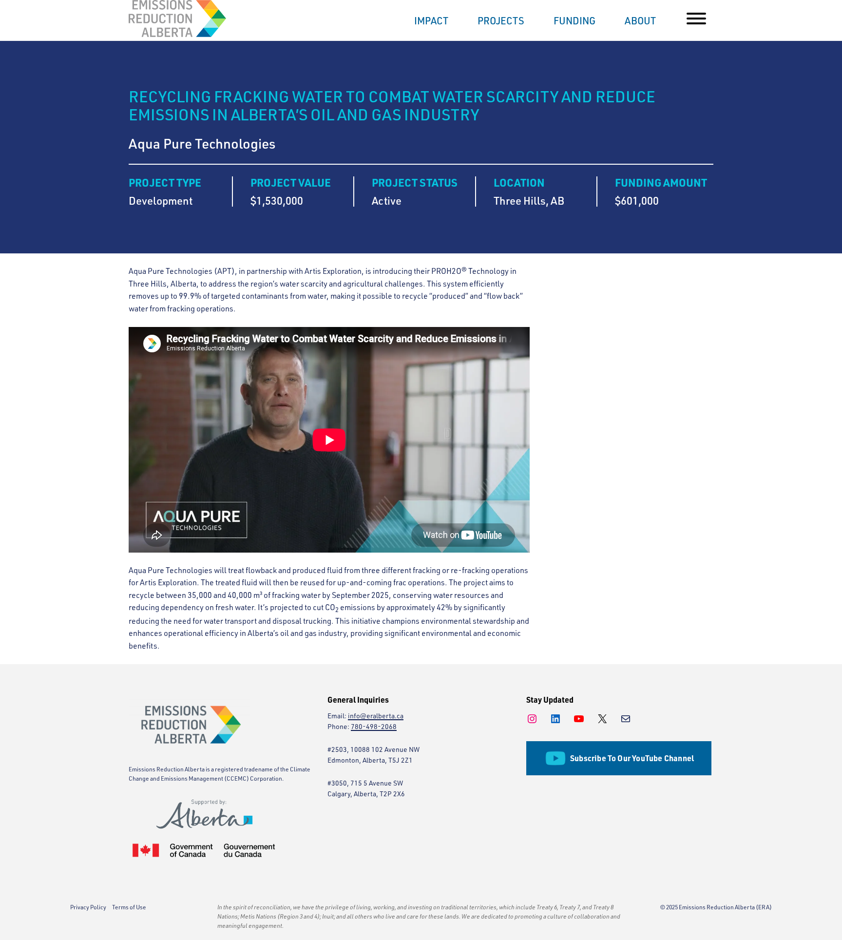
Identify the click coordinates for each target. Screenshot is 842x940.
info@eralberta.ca (375, 715)
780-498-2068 (374, 726)
